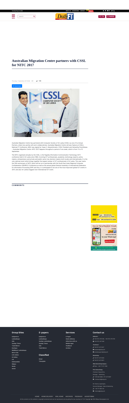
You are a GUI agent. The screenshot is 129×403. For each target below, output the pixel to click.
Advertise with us (71, 341)
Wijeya (14, 364)
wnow (14, 368)
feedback (69, 346)
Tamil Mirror (16, 346)
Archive (68, 348)
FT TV (102, 16)
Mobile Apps (70, 343)
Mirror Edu (15, 352)
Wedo (13, 366)
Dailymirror (15, 336)
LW (13, 359)
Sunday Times (16, 343)
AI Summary (17, 86)
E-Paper (68, 336)
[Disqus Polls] (50, 209)
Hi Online (14, 357)
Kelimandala (16, 362)
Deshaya (14, 348)
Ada (13, 341)
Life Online (15, 355)
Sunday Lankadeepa (45, 341)
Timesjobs (42, 361)
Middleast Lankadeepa (19, 350)
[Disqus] (50, 255)
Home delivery (70, 339)
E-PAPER (111, 16)
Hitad (40, 359)
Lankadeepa (16, 339)
